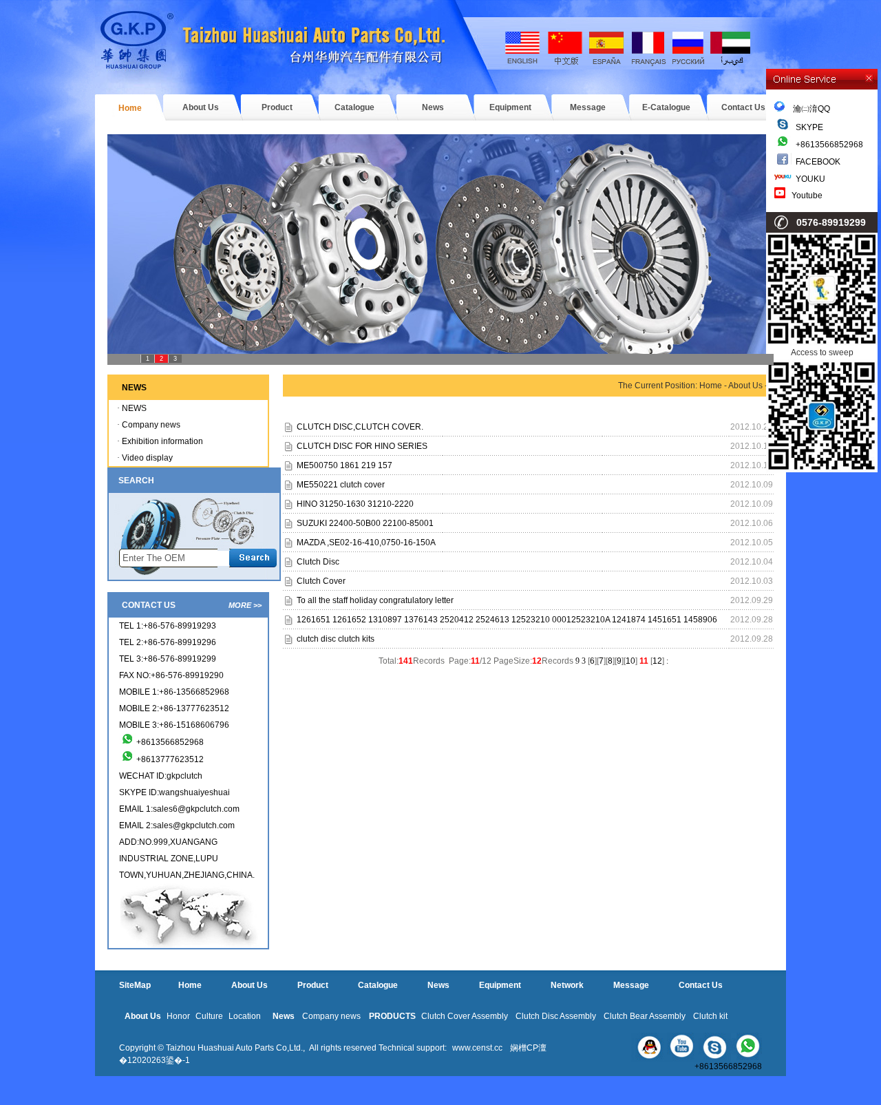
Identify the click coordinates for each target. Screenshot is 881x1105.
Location (245, 1016)
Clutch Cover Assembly (464, 1016)
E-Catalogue (666, 107)
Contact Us (743, 107)
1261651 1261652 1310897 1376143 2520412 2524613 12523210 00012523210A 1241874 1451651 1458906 (507, 619)
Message (588, 107)
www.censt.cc (477, 1048)
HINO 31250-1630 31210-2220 (355, 504)
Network (567, 985)
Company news (151, 425)
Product (277, 107)
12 (657, 661)
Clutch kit (710, 1016)
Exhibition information (162, 441)
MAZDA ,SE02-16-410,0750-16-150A (366, 542)
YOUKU (810, 179)
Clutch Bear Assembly (645, 1016)
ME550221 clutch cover (341, 485)
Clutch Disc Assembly (556, 1016)
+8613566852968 (829, 144)
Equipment (510, 107)
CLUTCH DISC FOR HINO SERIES (362, 446)
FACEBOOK (818, 162)
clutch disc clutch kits (335, 639)
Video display (147, 458)
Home (130, 108)
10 (630, 661)
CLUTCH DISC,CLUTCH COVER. (360, 427)
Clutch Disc (318, 562)
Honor (178, 1016)
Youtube (807, 195)
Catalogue (354, 107)
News (433, 107)
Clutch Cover (321, 581)
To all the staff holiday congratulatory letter (375, 600)
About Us (200, 107)
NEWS (134, 408)
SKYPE (809, 127)
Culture (209, 1016)
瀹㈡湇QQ (807, 109)
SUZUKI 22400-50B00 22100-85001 (365, 523)
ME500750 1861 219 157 (344, 465)
